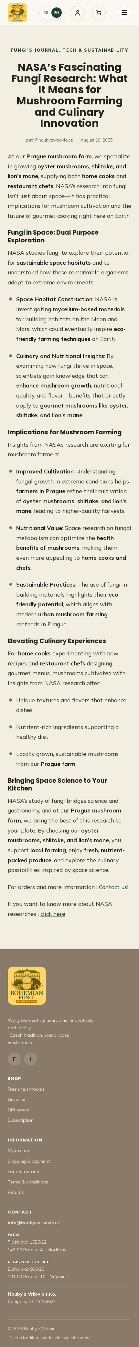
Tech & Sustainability (95, 50)
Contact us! (113, 886)
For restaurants (24, 1171)
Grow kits (18, 1099)
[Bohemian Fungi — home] (17, 12)
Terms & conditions (28, 1182)
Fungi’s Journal (35, 50)
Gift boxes (18, 1110)
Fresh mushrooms (26, 1089)
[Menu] (124, 12)
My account (20, 1150)
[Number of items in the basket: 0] (99, 12)
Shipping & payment (29, 1161)
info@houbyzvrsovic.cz (34, 1222)
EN (56, 12)
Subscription (21, 1120)
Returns (16, 1192)
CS (45, 12)
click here (52, 913)
